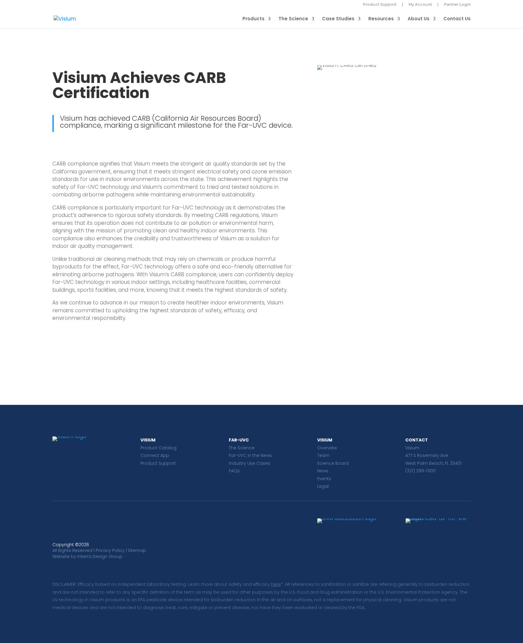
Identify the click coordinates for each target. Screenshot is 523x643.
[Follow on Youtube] (81, 523)
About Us (418, 19)
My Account (420, 5)
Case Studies (338, 19)
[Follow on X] (69, 523)
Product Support (379, 5)
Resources (381, 19)
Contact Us (457, 19)
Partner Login (457, 5)
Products (253, 19)
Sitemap (137, 550)
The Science (293, 19)
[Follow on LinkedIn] (57, 523)
